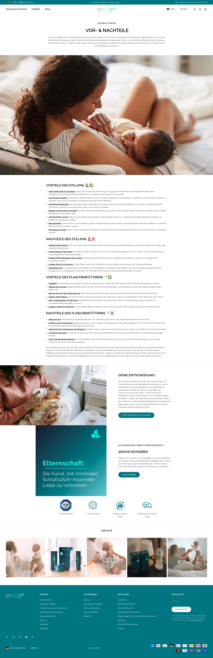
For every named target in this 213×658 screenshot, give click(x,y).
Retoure (43, 620)
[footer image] (15, 595)
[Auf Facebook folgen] (7, 637)
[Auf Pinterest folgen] (20, 637)
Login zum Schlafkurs (92, 608)
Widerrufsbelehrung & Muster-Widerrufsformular (136, 616)
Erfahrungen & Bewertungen (51, 612)
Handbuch (44, 628)
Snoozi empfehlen (91, 612)
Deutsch (184, 9)
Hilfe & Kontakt (46, 600)
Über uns (87, 600)
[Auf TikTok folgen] (33, 637)
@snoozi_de (106, 530)
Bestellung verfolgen (48, 604)
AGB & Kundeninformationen (128, 612)
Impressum (121, 600)
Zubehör (36, 9)
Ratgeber (87, 616)
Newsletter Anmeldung (93, 604)
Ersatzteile (44, 624)
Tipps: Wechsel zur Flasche (136, 415)
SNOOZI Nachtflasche (16, 9)
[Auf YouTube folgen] (26, 637)
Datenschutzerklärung (126, 604)
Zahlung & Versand (125, 608)
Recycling (121, 620)
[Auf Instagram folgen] (13, 637)
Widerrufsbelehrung (48, 616)
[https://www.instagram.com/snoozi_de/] (25, 557)
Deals (47, 9)
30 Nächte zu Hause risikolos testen (54, 608)
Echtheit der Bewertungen (127, 624)
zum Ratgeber (129, 475)
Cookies (120, 628)
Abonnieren (181, 609)
